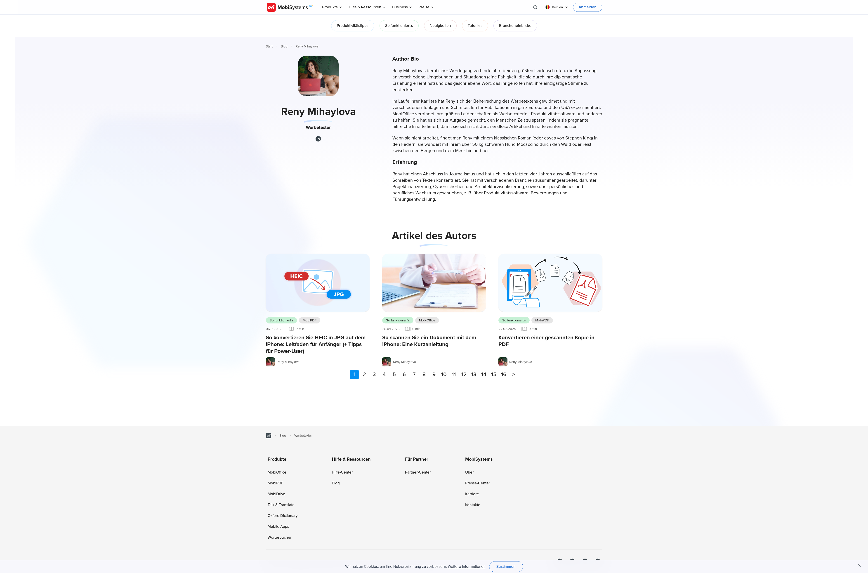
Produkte (330, 7)
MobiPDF (309, 320)
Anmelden (588, 7)
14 (483, 374)
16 (503, 374)
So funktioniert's (399, 25)
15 (493, 374)
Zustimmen (506, 566)
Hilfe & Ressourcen (365, 7)
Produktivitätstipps (352, 25)
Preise (424, 7)
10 (444, 374)
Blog (284, 46)
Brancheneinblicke (515, 25)
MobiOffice (427, 320)
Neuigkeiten (440, 25)
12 (464, 374)
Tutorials (475, 25)
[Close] (859, 565)
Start (269, 46)
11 (454, 374)
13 (473, 374)
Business (400, 7)
